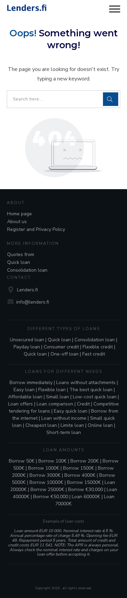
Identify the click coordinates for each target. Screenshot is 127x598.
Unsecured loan (27, 340)
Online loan (100, 425)
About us (17, 221)
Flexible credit (98, 347)
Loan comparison (55, 404)
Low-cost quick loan (95, 397)
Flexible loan (52, 389)
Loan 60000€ (86, 496)
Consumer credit (61, 347)
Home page (19, 214)
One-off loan (64, 354)
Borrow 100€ (52, 461)
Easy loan (24, 389)
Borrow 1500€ (78, 468)
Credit (83, 404)
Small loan (57, 397)
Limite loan (72, 425)
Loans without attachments (85, 382)
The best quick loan (90, 389)
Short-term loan (63, 432)
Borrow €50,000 (50, 496)
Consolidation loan (27, 270)
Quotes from (20, 254)
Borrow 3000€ (45, 475)
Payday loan (27, 347)
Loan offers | (22, 404)
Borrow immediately (30, 382)
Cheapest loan (41, 425)
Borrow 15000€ (84, 482)
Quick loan (18, 262)
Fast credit (93, 354)
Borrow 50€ (22, 461)
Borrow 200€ (84, 461)
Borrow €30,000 (85, 489)
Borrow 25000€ (47, 489)
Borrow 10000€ (46, 482)
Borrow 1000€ (43, 468)
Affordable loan (25, 397)
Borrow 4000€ (80, 475)
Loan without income (63, 418)
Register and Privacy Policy (36, 229)
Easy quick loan (70, 411)
